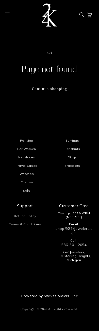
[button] (7, 15)
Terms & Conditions (25, 224)
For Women (26, 149)
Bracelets (72, 166)
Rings (72, 157)
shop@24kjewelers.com (74, 230)
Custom (27, 182)
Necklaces (26, 157)
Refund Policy (25, 216)
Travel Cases (26, 166)
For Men (26, 140)
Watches (27, 174)
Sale (26, 190)
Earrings (72, 140)
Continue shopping (49, 88)
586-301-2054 (74, 245)
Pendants (72, 149)
